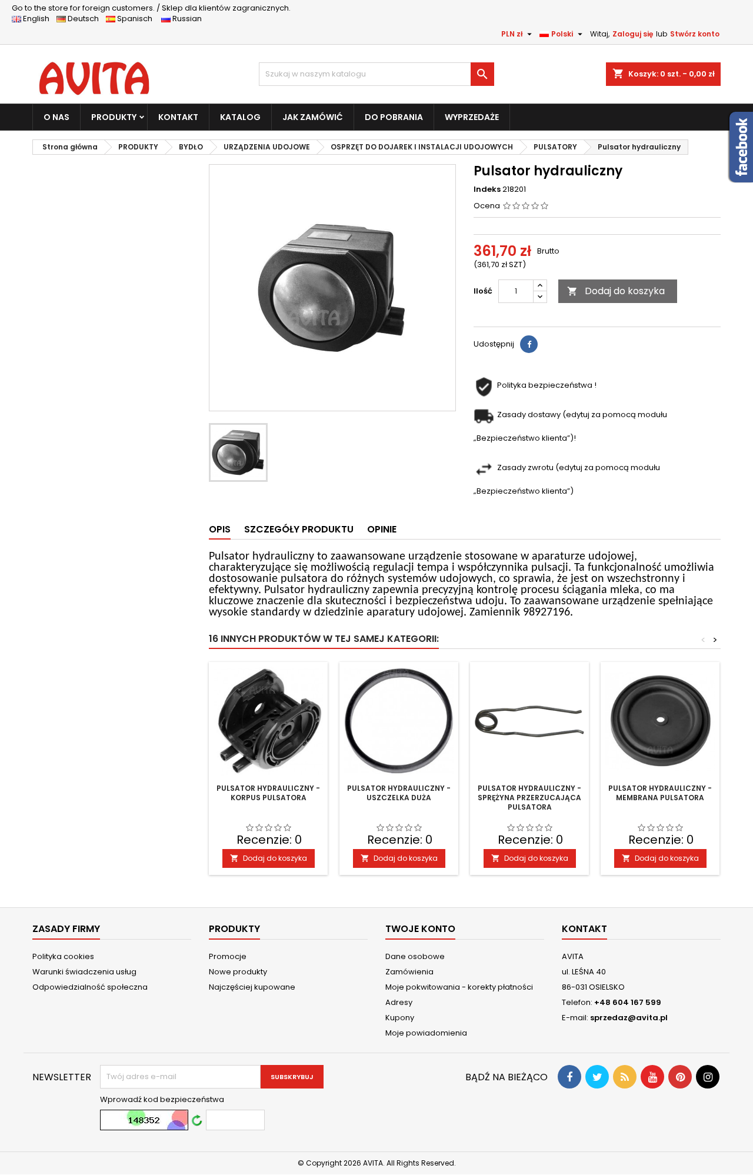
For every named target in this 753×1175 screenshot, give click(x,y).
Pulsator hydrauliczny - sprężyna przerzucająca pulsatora (529, 797)
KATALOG (240, 117)
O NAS (56, 117)
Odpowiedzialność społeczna (90, 987)
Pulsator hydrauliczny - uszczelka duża (399, 793)
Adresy (398, 1002)
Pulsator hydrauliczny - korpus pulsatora (268, 793)
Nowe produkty (238, 971)
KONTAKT (178, 117)
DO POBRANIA (394, 117)
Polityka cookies (63, 956)
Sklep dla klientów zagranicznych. (151, 8)
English (38, 18)
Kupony (399, 1017)
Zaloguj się (632, 34)
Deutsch (85, 18)
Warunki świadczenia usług (84, 971)
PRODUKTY (113, 117)
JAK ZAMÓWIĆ (312, 117)
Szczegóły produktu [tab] (299, 529)
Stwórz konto (694, 34)
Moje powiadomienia (426, 1032)
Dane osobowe (415, 956)
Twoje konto (420, 929)
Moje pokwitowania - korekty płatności (459, 987)
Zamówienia (409, 971)
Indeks (487, 189)
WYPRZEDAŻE (472, 117)
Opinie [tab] (382, 529)
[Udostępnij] (529, 344)
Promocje (227, 956)
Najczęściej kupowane (252, 987)
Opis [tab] (220, 529)
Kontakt (584, 929)
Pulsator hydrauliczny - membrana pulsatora (660, 793)
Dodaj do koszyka (616, 291)
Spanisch (137, 18)
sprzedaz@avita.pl (629, 1017)
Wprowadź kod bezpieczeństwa (162, 1099)
